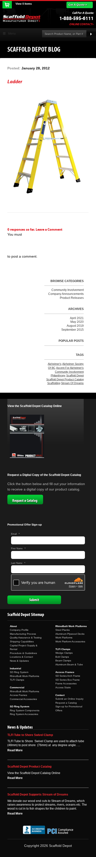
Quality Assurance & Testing (26, 637)
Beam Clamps (63, 660)
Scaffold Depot (75, 375)
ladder (14, 81)
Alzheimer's (55, 363)
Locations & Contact (21, 656)
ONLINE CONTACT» (81, 24)
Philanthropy (58, 375)
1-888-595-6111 (76, 18)
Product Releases (72, 298)
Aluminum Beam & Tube (69, 664)
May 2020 (77, 322)
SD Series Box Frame (67, 679)
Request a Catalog (24, 500)
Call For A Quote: (83, 13)
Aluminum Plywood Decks (69, 634)
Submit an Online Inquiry (69, 698)
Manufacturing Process (23, 634)
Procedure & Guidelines (23, 653)
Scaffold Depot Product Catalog (65, 379)
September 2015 (72, 329)
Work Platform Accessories (70, 641)
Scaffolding (53, 383)
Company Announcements (66, 294)
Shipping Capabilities (22, 641)
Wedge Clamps (64, 653)
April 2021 (77, 318)
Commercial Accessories (23, 699)
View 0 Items (24, 3)
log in (12, 242)
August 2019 (75, 325)
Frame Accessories (66, 683)
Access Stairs (63, 687)
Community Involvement (67, 290)
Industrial (15, 668)
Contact (59, 695)
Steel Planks (62, 630)
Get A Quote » (77, 4)
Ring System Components (24, 710)
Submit (34, 600)
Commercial (17, 687)
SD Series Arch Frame (67, 675)
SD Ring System (19, 672)
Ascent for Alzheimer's (70, 367)
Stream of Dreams (72, 383)
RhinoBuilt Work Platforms (24, 676)
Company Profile (19, 630)
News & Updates (19, 660)
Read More (15, 750)
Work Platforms (63, 637)
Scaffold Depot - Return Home (21, 18)
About (13, 626)
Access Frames (18, 695)
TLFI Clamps (17, 679)
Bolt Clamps (62, 656)
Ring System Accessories (24, 714)
